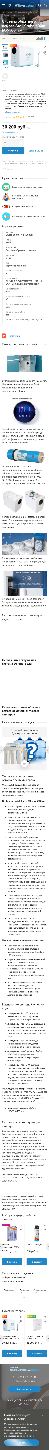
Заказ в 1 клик (36, 150)
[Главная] (3, 12)
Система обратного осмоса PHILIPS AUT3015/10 (35, 1337)
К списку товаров (12, 168)
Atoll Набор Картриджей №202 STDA (10, 1246)
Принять (22, 1442)
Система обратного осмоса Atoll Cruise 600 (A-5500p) (11, 1337)
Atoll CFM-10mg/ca (34, 1245)
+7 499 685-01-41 (26, 1377)
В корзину (12, 150)
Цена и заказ (20, 38)
